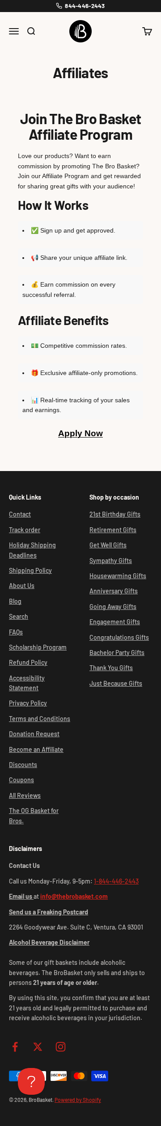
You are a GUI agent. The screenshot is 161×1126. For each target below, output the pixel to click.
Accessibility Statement (27, 683)
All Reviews (25, 795)
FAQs (16, 632)
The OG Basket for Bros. (34, 815)
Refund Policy (28, 662)
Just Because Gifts (115, 683)
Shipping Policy (30, 570)
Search (18, 616)
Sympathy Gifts (110, 560)
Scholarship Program (38, 647)
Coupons (21, 780)
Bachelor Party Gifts (116, 652)
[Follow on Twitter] (38, 1047)
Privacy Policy (28, 703)
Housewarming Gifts (117, 576)
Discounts (23, 764)
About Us (21, 585)
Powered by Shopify (78, 1100)
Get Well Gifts (108, 545)
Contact (20, 514)
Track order (24, 530)
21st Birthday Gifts (114, 514)
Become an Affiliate (36, 749)
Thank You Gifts (111, 667)
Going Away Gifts (112, 606)
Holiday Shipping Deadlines (32, 550)
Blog (15, 601)
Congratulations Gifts (119, 637)
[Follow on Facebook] (15, 1047)
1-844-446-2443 (116, 881)
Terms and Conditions (39, 718)
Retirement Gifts (112, 530)
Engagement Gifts (114, 622)
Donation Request (34, 734)
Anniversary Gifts (113, 591)
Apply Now (80, 433)
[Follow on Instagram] (61, 1047)
